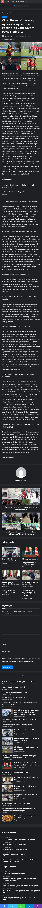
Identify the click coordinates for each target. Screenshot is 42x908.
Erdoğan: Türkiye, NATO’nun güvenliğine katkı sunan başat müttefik (29, 593)
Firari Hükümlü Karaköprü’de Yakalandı (10, 560)
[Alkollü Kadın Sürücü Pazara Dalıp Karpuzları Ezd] (7, 749)
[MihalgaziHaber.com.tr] (21, 6)
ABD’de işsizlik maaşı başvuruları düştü (16, 772)
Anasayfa (6, 13)
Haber (12, 13)
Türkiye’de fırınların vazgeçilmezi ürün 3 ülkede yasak (26, 817)
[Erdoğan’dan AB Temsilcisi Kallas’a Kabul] (11, 575)
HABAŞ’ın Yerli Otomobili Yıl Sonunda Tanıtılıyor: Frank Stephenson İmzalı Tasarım (19, 757)
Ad (3, 637)
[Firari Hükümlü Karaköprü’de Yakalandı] (11, 552)
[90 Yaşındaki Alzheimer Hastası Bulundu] (31, 575)
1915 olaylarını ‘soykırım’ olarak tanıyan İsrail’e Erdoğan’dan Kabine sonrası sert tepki (30, 562)
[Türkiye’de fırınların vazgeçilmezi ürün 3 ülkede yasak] (7, 818)
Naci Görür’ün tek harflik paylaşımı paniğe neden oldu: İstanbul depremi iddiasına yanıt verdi (26, 712)
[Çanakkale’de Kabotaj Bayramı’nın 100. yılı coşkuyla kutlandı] (7, 741)
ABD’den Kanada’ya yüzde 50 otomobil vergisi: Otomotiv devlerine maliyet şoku (18, 810)
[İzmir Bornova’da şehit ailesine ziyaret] (7, 788)
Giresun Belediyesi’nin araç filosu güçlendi (17, 725)
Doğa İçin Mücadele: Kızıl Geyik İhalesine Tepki (18, 185)
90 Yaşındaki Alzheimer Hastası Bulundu (30, 583)
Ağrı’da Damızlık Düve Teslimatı (13, 698)
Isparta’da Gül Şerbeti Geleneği (13, 687)
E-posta (4, 644)
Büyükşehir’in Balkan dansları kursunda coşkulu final (20, 719)
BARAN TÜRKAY (9, 36)
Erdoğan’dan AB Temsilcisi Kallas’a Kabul (10, 583)
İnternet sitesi (6, 651)
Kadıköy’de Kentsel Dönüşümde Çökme (9, 591)
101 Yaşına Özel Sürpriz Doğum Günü (16, 1)
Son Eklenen (21, 676)
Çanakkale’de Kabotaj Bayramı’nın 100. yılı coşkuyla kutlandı (26, 739)
